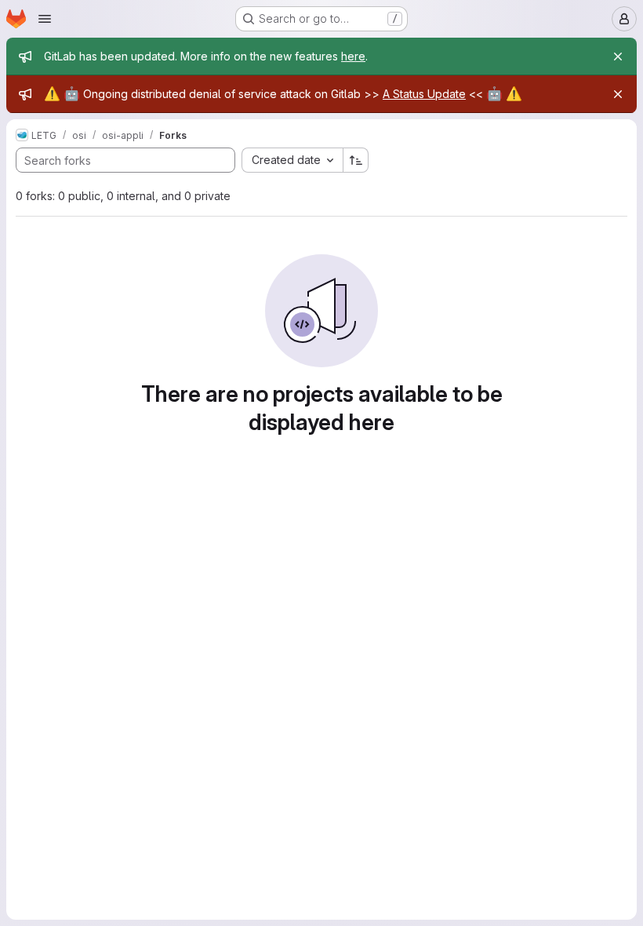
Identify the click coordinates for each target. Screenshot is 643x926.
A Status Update (424, 93)
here (353, 56)
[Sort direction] (356, 160)
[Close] (617, 56)
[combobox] (292, 160)
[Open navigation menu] (44, 18)
